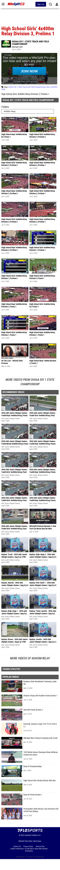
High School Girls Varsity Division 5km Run (39, 780)
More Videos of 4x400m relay (30, 658)
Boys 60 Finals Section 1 (32, 795)
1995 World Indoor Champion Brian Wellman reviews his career (40, 753)
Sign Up (40, 4)
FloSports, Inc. (36, 835)
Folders (5, 106)
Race (48, 87)
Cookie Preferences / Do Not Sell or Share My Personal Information (29, 850)
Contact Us (17, 846)
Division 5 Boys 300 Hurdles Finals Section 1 (40, 695)
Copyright (27, 835)
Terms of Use (40, 846)
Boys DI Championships (32, 766)
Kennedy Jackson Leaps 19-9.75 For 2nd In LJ (40, 725)
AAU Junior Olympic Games (10, 419)
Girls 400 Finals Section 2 (33, 710)
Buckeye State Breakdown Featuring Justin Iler (40, 682)
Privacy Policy (28, 846)
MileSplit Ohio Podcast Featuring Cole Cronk (40, 738)
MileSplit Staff (17, 47)
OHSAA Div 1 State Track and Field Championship (30, 42)
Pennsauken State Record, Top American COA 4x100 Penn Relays (40, 810)
